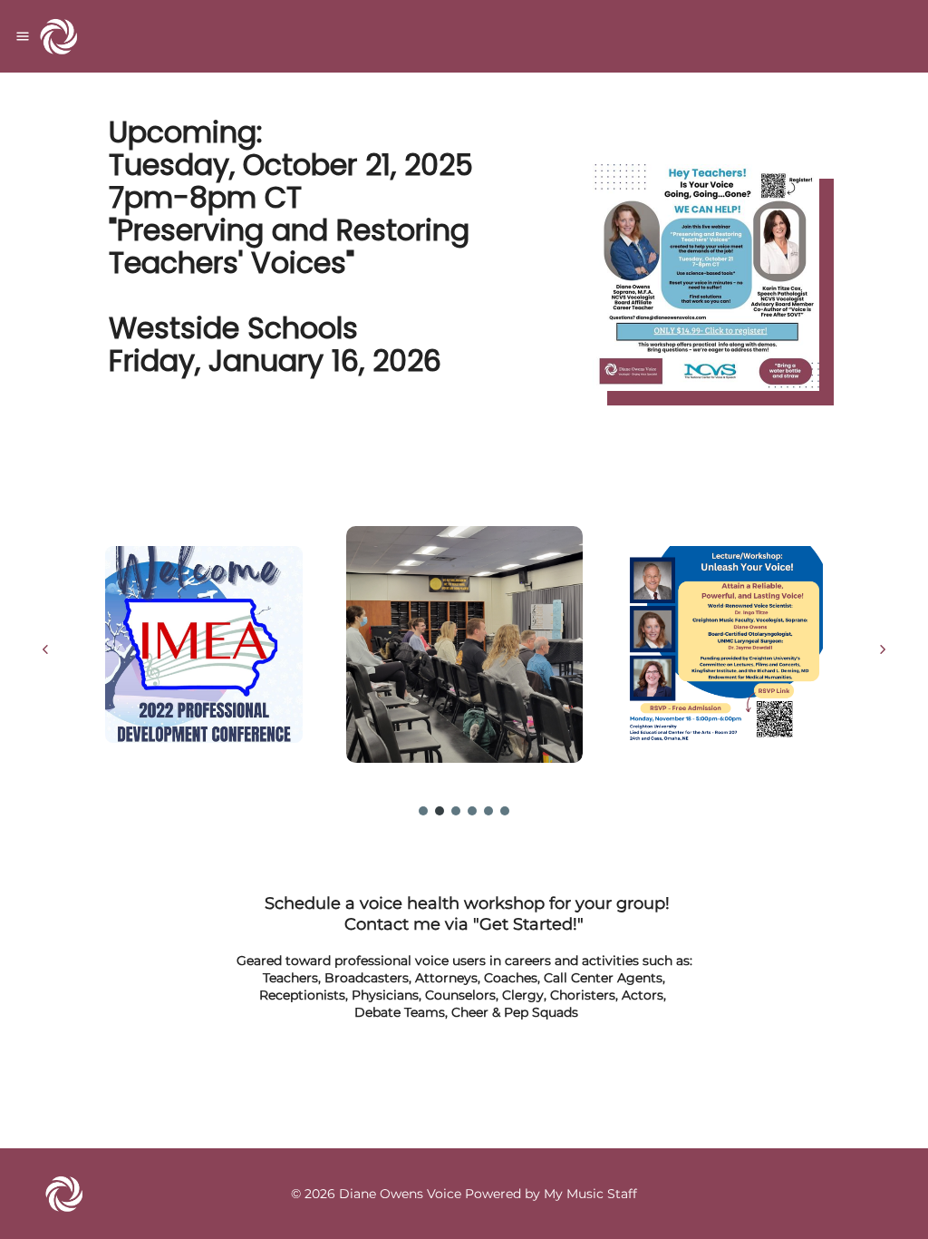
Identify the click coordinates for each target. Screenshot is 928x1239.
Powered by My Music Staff (551, 1193)
